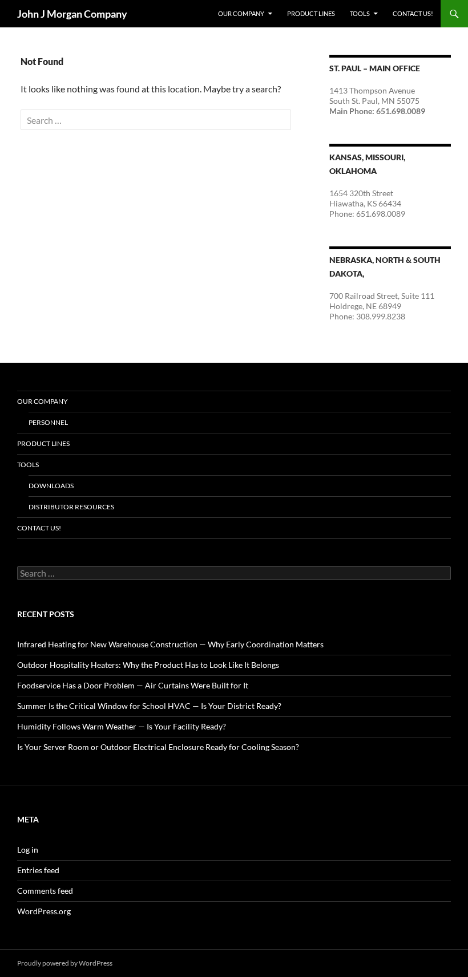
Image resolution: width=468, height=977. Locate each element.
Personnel (48, 422)
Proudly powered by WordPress (64, 963)
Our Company (241, 13)
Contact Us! (413, 13)
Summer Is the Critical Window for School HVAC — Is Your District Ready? (149, 706)
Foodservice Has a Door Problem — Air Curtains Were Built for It (132, 685)
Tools (360, 13)
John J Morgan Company (72, 13)
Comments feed (45, 890)
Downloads (51, 485)
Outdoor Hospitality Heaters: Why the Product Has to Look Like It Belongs (148, 665)
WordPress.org (44, 911)
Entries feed (38, 870)
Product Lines (311, 13)
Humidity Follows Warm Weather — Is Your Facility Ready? (121, 726)
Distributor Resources (71, 506)
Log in (27, 849)
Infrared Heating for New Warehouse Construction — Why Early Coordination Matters (170, 644)
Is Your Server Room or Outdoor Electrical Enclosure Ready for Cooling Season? (158, 747)
